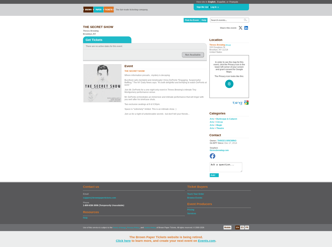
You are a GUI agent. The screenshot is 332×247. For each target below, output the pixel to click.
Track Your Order (195, 194)
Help (204, 20)
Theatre (220, 128)
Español (221, 2)
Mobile (227, 227)
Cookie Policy (150, 228)
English (211, 2)
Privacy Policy (133, 228)
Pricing (190, 210)
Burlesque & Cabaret (226, 119)
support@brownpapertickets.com (99, 198)
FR (247, 227)
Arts (212, 119)
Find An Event (192, 20)
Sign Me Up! (202, 7)
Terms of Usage (119, 228)
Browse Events (194, 198)
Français (233, 2)
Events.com (206, 241)
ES (242, 227)
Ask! (213, 175)
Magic (219, 125)
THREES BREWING (226, 140)
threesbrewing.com (219, 150)
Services (191, 213)
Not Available (193, 54)
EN (237, 227)
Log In (213, 7)
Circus (219, 122)
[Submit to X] (240, 28)
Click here (123, 241)
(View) (228, 45)
